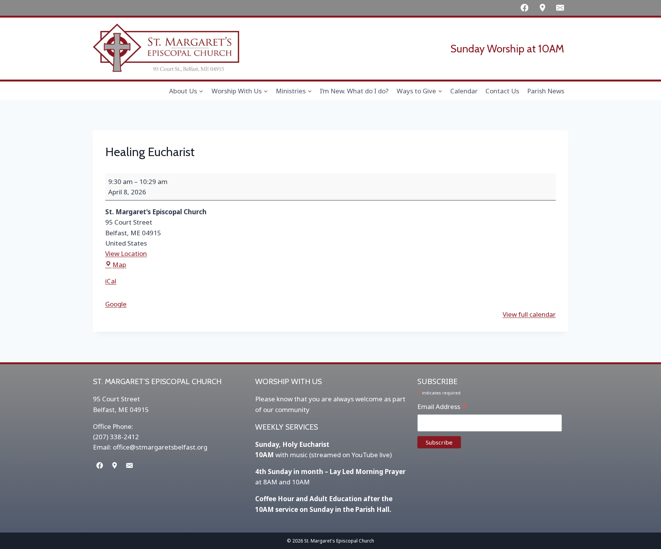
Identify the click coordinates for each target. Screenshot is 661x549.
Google (116, 304)
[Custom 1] (542, 8)
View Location (126, 253)
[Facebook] (524, 8)
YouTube (365, 454)
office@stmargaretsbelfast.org (160, 447)
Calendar (464, 90)
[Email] (560, 8)
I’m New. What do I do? (354, 90)
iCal (110, 281)
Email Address (442, 407)
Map (119, 264)
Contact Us (502, 90)
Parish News (545, 90)
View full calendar (529, 314)
